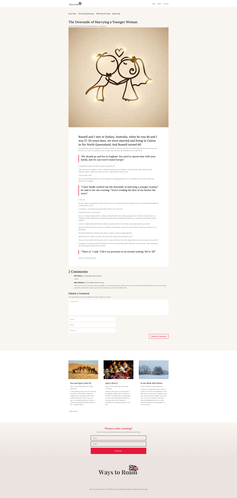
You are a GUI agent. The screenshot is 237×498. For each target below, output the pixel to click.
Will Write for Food (103, 14)
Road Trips (116, 14)
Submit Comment (158, 336)
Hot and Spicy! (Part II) (80, 383)
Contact (166, 4)
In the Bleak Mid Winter (151, 383)
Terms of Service (139, 489)
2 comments (102, 26)
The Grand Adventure (86, 14)
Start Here (72, 14)
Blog (153, 4)
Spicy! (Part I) (111, 383)
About (159, 4)
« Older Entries (73, 411)
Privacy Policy (126, 489)
